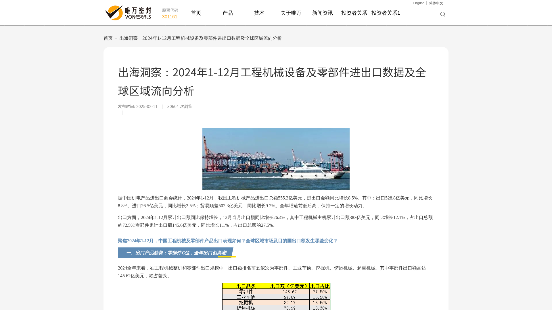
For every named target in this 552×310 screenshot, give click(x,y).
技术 (259, 13)
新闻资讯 (322, 13)
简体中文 (436, 3)
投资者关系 (354, 13)
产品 (228, 13)
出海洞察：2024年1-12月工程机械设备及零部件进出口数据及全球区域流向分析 (200, 37)
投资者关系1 (385, 13)
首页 (196, 13)
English (419, 3)
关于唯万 (291, 13)
